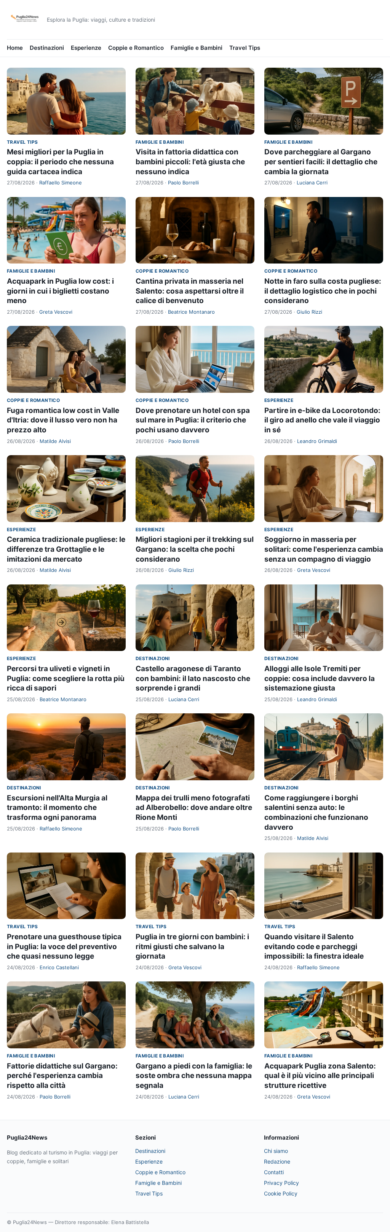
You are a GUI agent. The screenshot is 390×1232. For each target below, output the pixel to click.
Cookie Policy (280, 1193)
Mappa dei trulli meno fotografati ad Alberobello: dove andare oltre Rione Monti (194, 808)
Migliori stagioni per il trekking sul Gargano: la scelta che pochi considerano (195, 549)
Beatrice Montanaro (191, 312)
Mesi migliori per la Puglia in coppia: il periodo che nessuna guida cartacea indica (60, 162)
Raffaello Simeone (60, 182)
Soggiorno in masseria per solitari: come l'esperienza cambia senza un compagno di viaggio (323, 549)
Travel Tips (244, 47)
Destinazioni (47, 47)
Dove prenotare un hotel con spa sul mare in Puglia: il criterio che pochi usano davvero (193, 420)
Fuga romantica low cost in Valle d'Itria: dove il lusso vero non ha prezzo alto (63, 420)
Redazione (277, 1161)
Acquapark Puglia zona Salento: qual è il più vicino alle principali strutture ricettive (320, 1076)
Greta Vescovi (55, 312)
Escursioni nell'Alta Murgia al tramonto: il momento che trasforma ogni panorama (57, 808)
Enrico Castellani (59, 967)
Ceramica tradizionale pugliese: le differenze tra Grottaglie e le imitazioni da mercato (66, 549)
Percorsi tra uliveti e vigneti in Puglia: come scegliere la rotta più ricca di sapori (66, 678)
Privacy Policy (281, 1183)
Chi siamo (276, 1151)
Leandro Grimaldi (317, 441)
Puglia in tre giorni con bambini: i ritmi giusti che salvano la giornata (192, 946)
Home (15, 47)
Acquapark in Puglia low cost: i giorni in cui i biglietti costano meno (60, 291)
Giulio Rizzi (309, 312)
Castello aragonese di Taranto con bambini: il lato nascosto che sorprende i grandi (193, 678)
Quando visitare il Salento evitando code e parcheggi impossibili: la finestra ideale (314, 946)
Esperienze (86, 47)
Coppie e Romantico (136, 47)
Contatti (274, 1172)
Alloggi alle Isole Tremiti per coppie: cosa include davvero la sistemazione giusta (319, 678)
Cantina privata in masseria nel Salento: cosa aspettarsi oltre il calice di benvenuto (190, 291)
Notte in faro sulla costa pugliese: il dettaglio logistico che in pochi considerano (322, 291)
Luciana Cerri (312, 182)
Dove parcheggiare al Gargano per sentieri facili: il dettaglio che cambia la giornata (320, 162)
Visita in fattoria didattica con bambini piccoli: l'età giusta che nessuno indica (190, 162)
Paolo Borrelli (183, 182)
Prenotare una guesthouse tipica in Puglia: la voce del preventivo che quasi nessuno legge (64, 946)
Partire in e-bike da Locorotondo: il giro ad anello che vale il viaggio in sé (322, 420)
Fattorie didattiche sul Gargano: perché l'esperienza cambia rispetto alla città (62, 1076)
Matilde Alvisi (55, 441)
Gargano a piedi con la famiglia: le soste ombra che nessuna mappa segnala (194, 1076)
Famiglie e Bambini (196, 47)
